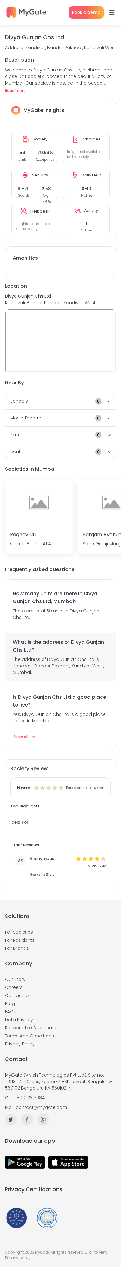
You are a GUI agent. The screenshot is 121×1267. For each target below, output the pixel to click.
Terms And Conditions (29, 1036)
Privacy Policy (20, 1044)
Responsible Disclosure (30, 1028)
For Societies (19, 932)
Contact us (17, 995)
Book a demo (86, 12)
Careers (14, 987)
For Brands (17, 948)
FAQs (10, 1012)
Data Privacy (19, 1020)
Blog (10, 1003)
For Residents (19, 940)
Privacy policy (18, 1257)
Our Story (15, 979)
